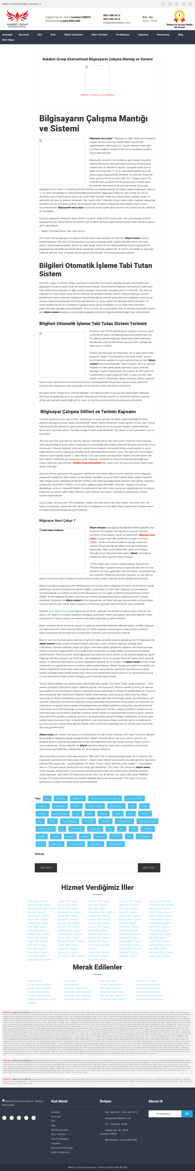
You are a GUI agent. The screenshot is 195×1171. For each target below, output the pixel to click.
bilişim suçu (116, 806)
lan (110, 829)
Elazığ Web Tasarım (68, 919)
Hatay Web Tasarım (68, 948)
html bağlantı (69, 821)
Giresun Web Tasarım (69, 937)
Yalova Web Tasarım (159, 941)
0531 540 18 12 (129, 1112)
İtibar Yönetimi (99, 34)
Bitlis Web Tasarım (36, 945)
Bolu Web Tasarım (36, 948)
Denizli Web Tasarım (68, 908)
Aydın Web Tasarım (37, 930)
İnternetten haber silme (76, 988)
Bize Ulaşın (8, 39)
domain (145, 813)
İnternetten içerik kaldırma (149, 995)
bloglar (42, 813)
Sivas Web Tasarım (128, 930)
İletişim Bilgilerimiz (60, 1152)
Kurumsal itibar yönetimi (39, 995)
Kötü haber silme (108, 981)
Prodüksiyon (123, 34)
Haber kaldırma (71, 984)
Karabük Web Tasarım (160, 945)
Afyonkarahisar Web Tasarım (41, 908)
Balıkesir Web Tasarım (38, 934)
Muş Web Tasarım (97, 959)
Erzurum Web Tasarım (69, 926)
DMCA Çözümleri (73, 34)
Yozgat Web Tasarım (160, 901)
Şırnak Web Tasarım (159, 926)
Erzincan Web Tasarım (69, 923)
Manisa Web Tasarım (99, 941)
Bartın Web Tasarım (159, 930)
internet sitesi (46, 829)
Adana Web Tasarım (37, 901)
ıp (62, 829)
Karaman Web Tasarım (160, 915)
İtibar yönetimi (34, 981)
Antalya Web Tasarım (38, 923)
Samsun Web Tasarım (130, 919)
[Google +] (184, 4)
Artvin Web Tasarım (37, 926)
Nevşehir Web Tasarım (130, 901)
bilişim (76, 806)
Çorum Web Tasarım (68, 905)
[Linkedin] (191, 4)
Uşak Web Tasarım (128, 952)
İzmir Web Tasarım (97, 905)
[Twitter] (177, 4)
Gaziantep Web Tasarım (70, 934)
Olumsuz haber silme (110, 984)
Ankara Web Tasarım (37, 919)
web (41, 844)
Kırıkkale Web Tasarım (160, 919)
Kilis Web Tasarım (158, 948)
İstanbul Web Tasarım (99, 901)
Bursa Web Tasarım (37, 956)
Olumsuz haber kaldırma (112, 995)
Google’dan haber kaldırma (113, 999)
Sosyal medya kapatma (39, 984)
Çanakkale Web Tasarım (39, 959)
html (52, 821)
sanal (55, 836)
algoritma (78, 798)
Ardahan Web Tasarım (160, 934)
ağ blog (61, 798)
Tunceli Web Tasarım (129, 945)
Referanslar (163, 34)
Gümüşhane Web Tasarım (71, 941)
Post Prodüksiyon (60, 1139)
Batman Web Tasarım (160, 923)
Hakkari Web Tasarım (68, 945)
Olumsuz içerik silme (146, 981)
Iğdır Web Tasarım (158, 937)
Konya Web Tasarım (98, 930)
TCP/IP (115, 836)
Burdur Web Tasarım (37, 952)
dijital (117, 813)
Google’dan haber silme (112, 992)
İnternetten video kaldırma (77, 995)
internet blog (124, 821)
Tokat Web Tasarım (128, 937)
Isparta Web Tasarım (68, 952)
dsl (40, 821)
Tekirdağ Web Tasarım (130, 934)
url (129, 836)
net (133, 829)
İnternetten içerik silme (148, 988)
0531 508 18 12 (111, 15)
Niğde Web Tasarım (129, 905)
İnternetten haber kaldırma (77, 999)
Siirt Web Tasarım (128, 923)
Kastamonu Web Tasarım (101, 912)
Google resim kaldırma (38, 992)
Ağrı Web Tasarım (36, 912)
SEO (39, 34)
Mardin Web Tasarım (98, 952)
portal (42, 836)
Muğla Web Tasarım (98, 956)
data (89, 813)
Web (53, 34)
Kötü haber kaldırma (110, 988)
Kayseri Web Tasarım (99, 915)
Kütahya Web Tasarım (99, 934)
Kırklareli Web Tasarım (99, 919)
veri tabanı (144, 836)
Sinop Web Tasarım (129, 926)
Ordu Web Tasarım (128, 908)
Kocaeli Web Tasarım (99, 926)
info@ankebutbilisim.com (116, 22)
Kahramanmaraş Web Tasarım (99, 947)
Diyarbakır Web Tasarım (70, 912)
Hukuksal (143, 34)
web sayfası (76, 844)
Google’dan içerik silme (148, 984)
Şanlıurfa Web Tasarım (130, 948)
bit (132, 806)
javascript (95, 829)
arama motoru (134, 798)
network (148, 829)
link (121, 829)
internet (105, 821)
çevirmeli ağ (60, 813)
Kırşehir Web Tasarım (99, 923)
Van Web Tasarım (128, 956)
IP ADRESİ (77, 829)
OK (187, 1113)
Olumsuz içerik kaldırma (148, 992)
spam (85, 836)
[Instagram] (170, 4)
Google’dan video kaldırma (77, 992)
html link (89, 821)
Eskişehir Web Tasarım (69, 930)
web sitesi (95, 844)
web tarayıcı (116, 844)
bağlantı (43, 806)
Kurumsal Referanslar (62, 1148)
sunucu (100, 836)
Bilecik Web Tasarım (37, 937)
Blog (180, 34)
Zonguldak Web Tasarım (161, 905)
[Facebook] (163, 4)
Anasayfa (7, 34)
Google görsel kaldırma (39, 988)
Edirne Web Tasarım (68, 915)
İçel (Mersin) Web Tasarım (71, 956)
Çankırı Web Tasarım (68, 901)
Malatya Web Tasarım (99, 937)
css (77, 813)
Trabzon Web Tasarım (130, 941)
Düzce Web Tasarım (159, 956)
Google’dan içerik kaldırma (149, 999)
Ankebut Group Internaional (105, 798)
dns (131, 813)
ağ (47, 798)
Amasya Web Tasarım (38, 915)
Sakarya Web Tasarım (130, 915)
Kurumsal (24, 34)
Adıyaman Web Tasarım (39, 905)
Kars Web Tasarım (97, 908)
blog (144, 806)
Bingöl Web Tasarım (37, 941)
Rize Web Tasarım (128, 912)
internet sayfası (147, 821)
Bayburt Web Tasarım (160, 912)
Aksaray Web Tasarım (160, 908)
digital (104, 813)
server (70, 836)
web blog (56, 844)
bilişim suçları (95, 806)
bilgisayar (60, 806)
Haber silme (70, 981)
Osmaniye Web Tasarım (161, 952)
